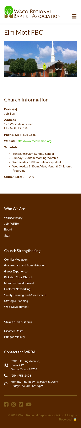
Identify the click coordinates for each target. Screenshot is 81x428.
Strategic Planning (16, 301)
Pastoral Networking (17, 289)
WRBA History (13, 217)
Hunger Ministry (14, 336)
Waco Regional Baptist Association (40, 415)
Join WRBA (11, 223)
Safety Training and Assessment (25, 295)
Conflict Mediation (16, 259)
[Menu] (74, 16)
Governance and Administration (24, 265)
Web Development (16, 306)
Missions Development (19, 283)
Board (8, 229)
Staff (7, 235)
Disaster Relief (13, 331)
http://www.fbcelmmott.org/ (34, 141)
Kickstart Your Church (18, 277)
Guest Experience (16, 271)
